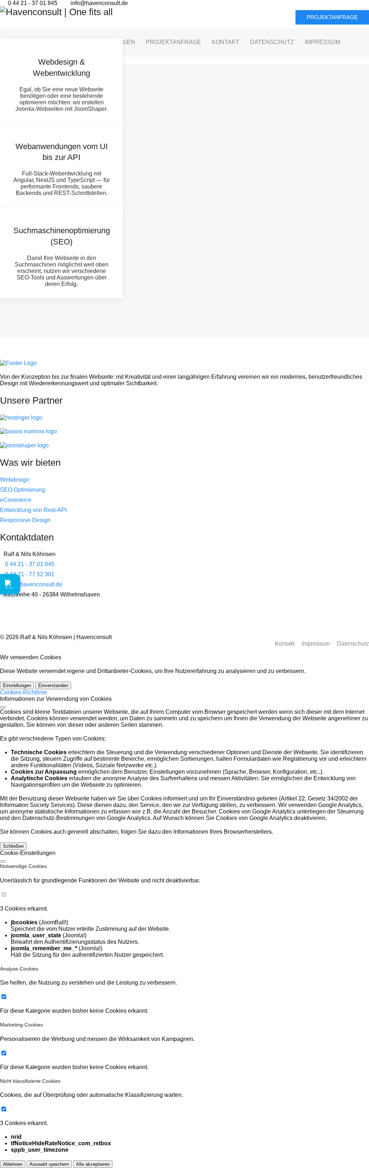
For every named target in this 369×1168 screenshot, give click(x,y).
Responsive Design (25, 520)
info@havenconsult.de (99, 3)
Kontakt (284, 644)
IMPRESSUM (322, 42)
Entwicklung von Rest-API (33, 510)
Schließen (13, 846)
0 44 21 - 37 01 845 (32, 3)
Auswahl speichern (49, 1164)
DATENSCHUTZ (272, 42)
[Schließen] (3, 707)
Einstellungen (17, 685)
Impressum (316, 644)
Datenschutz (353, 644)
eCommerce (15, 500)
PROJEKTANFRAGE (332, 17)
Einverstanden (53, 685)
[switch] (3, 894)
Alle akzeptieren (93, 1164)
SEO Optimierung (22, 490)
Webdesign (14, 480)
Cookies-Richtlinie (23, 692)
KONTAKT (225, 42)
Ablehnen (12, 1164)
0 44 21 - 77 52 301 (29, 574)
